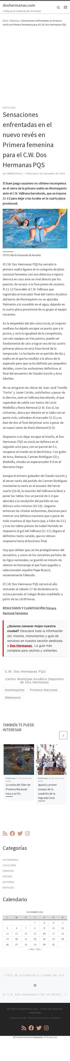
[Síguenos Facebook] (12, 833)
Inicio (5, 20)
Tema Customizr (52, 1018)
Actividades (10, 859)
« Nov (31, 949)
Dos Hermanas (21, 645)
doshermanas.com (27, 1008)
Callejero (9, 865)
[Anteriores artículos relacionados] (55, 735)
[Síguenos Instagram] (27, 833)
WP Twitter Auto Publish (23, 1037)
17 (53, 933)
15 (35, 933)
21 (26, 939)
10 (53, 928)
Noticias (14, 20)
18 (62, 933)
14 (26, 933)
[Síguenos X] (20, 833)
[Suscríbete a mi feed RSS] (5, 833)
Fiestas (7, 876)
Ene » (39, 949)
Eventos (8, 870)
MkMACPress (14, 173)
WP (24, 1018)
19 (7, 939)
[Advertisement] (35, 68)
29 (35, 944)
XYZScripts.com (50, 1037)
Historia (8, 882)
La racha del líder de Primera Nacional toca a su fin (18, 789)
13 (16, 933)
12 (7, 933)
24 (53, 939)
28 (26, 944)
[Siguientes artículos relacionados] (63, 735)
